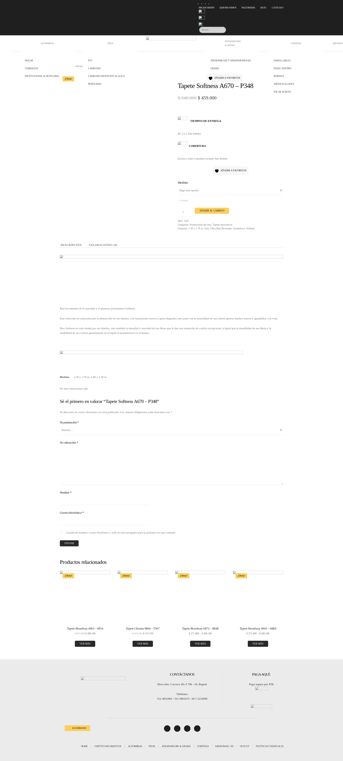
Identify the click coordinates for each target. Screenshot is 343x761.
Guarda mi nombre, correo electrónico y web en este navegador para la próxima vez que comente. (121, 532)
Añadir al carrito (211, 210)
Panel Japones (283, 68)
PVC (90, 60)
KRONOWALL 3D (224, 746)
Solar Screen (282, 91)
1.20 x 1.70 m (195, 228)
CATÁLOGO (277, 7)
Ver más (85, 643)
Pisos (110, 43)
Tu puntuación (69, 422)
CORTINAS (203, 746)
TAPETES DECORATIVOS (107, 746)
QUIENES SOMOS (228, 7)
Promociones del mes (200, 224)
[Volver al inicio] (171, 43)
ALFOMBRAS (135, 746)
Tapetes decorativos (222, 224)
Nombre (65, 492)
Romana (279, 76)
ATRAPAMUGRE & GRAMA (176, 746)
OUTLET (244, 746)
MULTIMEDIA (248, 7)
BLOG (263, 7)
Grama (214, 68)
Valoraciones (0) (103, 245)
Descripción (71, 245)
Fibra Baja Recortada (221, 228)
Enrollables (282, 60)
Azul (206, 228)
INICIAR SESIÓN (206, 7)
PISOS (152, 746)
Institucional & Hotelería (42, 76)
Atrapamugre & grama (233, 43)
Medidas (183, 182)
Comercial (32, 68)
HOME (84, 746)
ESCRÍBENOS (79, 728)
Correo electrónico (72, 512)
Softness (250, 228)
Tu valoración (69, 442)
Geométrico (239, 228)
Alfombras (47, 43)
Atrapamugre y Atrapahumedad (230, 60)
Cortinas (296, 43)
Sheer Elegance (284, 84)
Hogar (29, 60)
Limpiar (184, 200)
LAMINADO (94, 68)
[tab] (68, 245)
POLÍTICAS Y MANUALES (270, 746)
